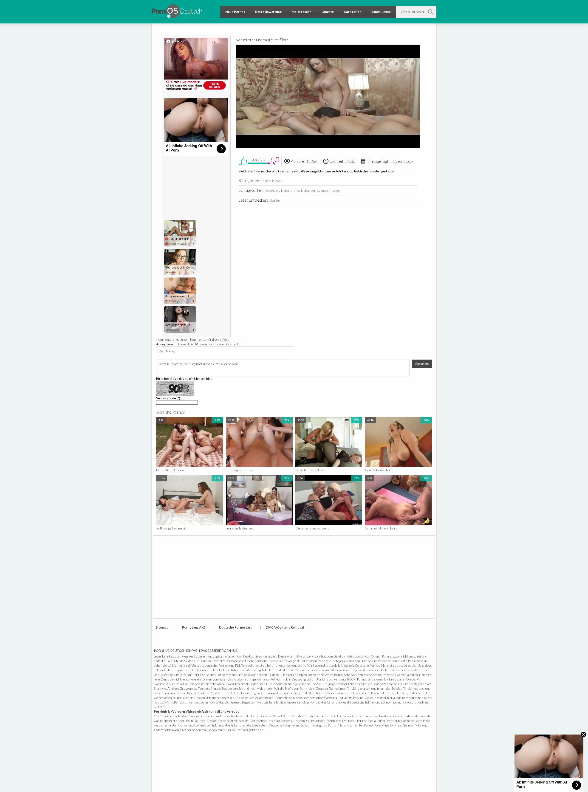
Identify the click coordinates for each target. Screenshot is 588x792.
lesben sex (272, 190)
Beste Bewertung (268, 12)
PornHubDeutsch (177, 10)
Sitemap (162, 627)
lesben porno (310, 190)
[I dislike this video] (275, 161)
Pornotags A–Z (193, 627)
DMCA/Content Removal (285, 627)
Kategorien (352, 12)
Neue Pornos (235, 12)
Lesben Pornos (271, 181)
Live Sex (274, 200)
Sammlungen (381, 12)
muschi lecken (331, 190)
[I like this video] (243, 161)
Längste (328, 12)
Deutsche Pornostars (235, 627)
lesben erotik (290, 190)
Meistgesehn (301, 12)
